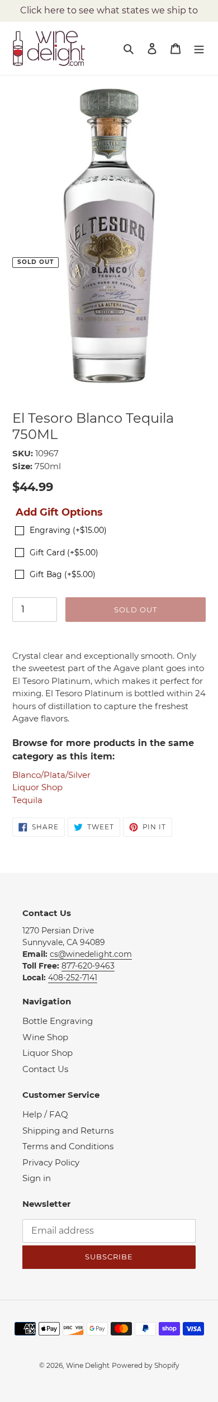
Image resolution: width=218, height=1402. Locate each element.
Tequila (27, 800)
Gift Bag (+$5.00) (63, 574)
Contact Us (45, 1069)
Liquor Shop (37, 787)
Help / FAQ (45, 1114)
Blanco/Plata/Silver (51, 775)
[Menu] (199, 48)
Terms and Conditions (67, 1146)
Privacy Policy (50, 1162)
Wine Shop (45, 1037)
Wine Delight (88, 1365)
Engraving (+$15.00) (68, 530)
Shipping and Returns (67, 1130)
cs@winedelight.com (91, 954)
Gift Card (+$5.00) (64, 552)
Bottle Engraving (57, 1021)
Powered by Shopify (145, 1365)
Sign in (36, 1178)
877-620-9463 (88, 966)
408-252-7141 (72, 978)
